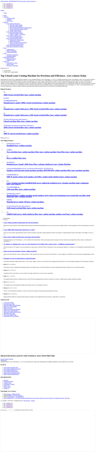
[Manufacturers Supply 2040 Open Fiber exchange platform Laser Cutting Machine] (10, 162)
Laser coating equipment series (14, 35)
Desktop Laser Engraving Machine (12, 309)
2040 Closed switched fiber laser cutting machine (22, 127)
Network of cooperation (12, 65)
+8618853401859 (14, 394)
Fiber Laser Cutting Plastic (10, 314)
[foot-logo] (4, 360)
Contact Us (6, 61)
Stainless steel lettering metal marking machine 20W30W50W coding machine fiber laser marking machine (48, 170)
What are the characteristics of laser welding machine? (20, 251)
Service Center (10, 64)
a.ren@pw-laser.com (15, 395)
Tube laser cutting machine (16, 26)
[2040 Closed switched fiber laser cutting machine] (19, 125)
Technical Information (12, 52)
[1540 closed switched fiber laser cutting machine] (18, 206)
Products (6, 22)
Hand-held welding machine (16, 33)
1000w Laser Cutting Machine (11, 310)
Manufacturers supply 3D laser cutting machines (25, 202)
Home (5, 15)
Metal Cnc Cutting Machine (10, 306)
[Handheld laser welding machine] (13, 143)
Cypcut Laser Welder (9, 302)
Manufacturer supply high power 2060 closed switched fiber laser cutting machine (35, 109)
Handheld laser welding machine (19, 146)
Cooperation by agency (12, 63)
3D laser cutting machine (15, 30)
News (5, 48)
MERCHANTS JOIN (9, 57)
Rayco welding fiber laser (16, 158)
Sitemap (33, 400)
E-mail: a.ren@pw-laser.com (29, 1)
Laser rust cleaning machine (16, 37)
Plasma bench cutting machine (17, 40)
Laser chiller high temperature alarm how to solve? (19, 230)
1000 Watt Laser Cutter (9, 313)
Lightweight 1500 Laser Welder (11, 316)
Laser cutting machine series (13, 23)
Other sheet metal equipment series (15, 45)
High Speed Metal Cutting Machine (12, 305)
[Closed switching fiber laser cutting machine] (15, 119)
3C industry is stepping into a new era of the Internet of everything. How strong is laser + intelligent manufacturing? (39, 244)
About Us (6, 17)
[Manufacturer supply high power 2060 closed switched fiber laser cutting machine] (4, 107)
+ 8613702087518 (17, 396)
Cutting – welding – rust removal (17, 34)
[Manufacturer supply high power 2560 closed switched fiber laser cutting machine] (4, 113)
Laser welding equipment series (14, 31)
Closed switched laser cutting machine (19, 29)
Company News (10, 49)
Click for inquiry (5, 359)
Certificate (9, 19)
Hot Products (27, 400)
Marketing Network (11, 58)
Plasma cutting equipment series (14, 38)
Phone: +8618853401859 (11, 1)
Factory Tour (10, 21)
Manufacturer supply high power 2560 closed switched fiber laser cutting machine (35, 115)
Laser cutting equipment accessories (15, 46)
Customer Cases (10, 60)
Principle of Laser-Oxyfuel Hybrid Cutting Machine (19, 258)
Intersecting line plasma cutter (17, 44)
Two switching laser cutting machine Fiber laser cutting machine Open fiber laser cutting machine (44, 152)
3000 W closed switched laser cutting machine (21, 134)
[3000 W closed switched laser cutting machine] (4, 131)
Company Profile (11, 18)
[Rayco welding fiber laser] (7, 156)
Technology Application (12, 54)
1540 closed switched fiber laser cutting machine (25, 208)
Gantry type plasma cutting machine (18, 42)
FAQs (5, 53)
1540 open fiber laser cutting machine (21, 189)
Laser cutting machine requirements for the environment (21, 222)
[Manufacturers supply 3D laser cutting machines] (9, 199)
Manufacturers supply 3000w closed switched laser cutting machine (29, 103)
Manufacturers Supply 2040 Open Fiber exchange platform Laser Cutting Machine (39, 164)
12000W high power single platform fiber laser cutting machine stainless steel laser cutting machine (45, 214)
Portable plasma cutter (15, 41)
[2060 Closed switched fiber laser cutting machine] (4, 92)
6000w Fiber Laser (8, 308)
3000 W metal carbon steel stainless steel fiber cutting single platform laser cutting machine (42, 177)
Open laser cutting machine (16, 25)
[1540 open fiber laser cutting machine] (13, 187)
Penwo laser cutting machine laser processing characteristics (22, 237)
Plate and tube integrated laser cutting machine (21, 27)
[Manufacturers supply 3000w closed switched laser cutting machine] (11, 100)
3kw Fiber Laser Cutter (9, 304)
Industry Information (11, 50)
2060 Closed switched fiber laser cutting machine (22, 95)
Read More (6, 98)
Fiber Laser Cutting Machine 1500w (12, 312)
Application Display (11, 56)
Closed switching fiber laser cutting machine (21, 121)
